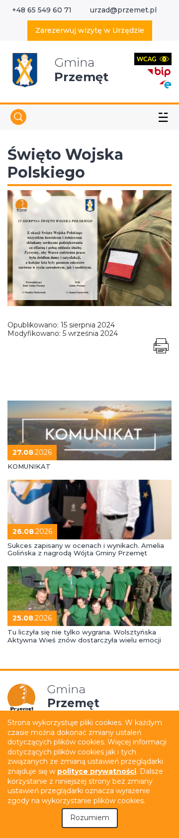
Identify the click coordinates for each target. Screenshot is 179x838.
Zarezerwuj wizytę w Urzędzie (89, 30)
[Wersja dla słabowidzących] (153, 58)
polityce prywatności (96, 771)
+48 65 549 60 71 (42, 9)
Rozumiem (89, 817)
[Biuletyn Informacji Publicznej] (159, 71)
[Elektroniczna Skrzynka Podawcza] (165, 84)
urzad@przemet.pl (123, 9)
